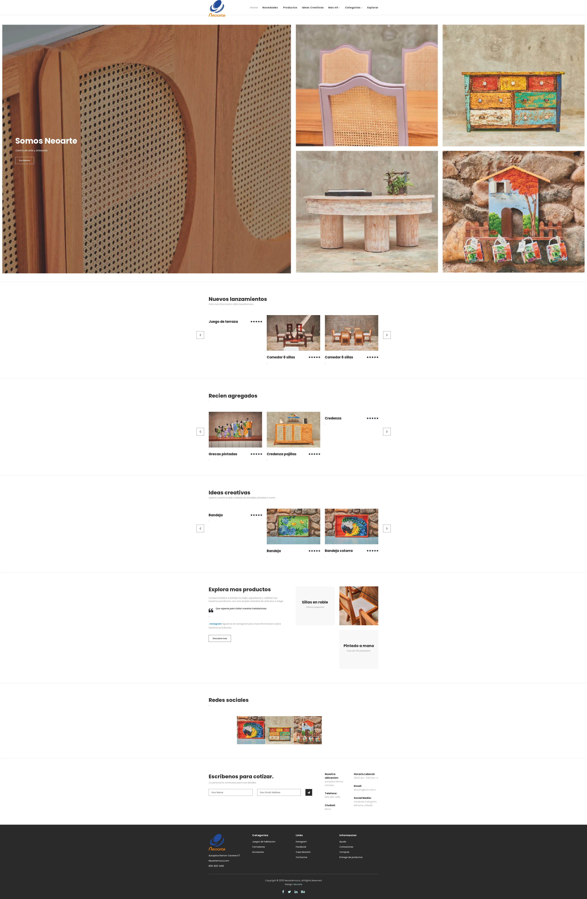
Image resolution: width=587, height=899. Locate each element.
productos (290, 7)
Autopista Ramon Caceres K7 (224, 855)
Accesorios (258, 852)
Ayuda (342, 841)
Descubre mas (220, 638)
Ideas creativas (313, 7)
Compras (344, 852)
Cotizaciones (346, 846)
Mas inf (333, 7)
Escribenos (24, 160)
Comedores (258, 846)
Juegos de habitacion (263, 841)
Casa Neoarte (303, 852)
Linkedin (368, 805)
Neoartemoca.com (219, 860)
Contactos (301, 857)
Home (254, 7)
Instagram (216, 623)
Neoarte (298, 884)
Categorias (352, 7)
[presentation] (200, 335)
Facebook (359, 801)
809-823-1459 (216, 865)
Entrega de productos (351, 857)
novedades (270, 7)
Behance (358, 805)
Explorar (372, 7)
